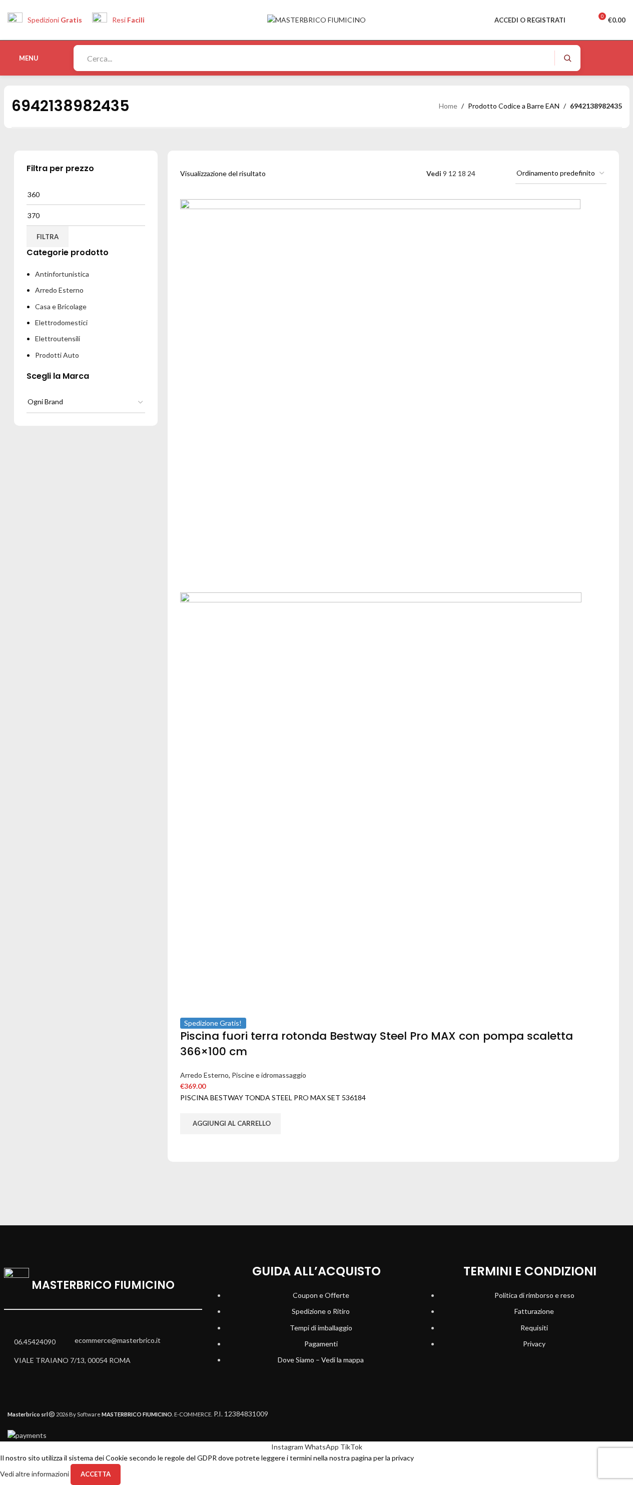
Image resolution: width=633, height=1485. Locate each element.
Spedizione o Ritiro (321, 1311)
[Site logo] (316, 19)
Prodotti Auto (57, 355)
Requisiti (534, 1327)
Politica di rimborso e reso (534, 1295)
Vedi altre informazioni (35, 1473)
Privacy (534, 1343)
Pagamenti (321, 1343)
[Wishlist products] (579, 20)
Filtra (48, 237)
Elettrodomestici (61, 322)
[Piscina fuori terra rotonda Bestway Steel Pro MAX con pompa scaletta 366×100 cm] (380, 395)
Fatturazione (534, 1311)
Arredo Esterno (59, 290)
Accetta (96, 1474)
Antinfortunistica (62, 274)
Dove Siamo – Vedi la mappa (321, 1359)
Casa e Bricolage (61, 306)
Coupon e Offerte (321, 1295)
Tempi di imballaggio (321, 1327)
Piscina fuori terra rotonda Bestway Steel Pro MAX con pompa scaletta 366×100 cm (376, 1043)
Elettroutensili (57, 338)
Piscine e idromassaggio (269, 1075)
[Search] (567, 58)
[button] (230, 1123)
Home (448, 106)
